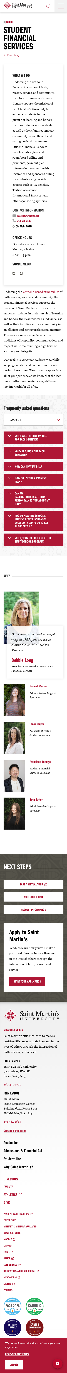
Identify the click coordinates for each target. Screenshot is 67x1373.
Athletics (10, 1194)
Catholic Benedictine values (41, 292)
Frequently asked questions (26, 408)
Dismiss (14, 1365)
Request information (33, 910)
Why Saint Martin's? (18, 1166)
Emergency (10, 1220)
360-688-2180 (24, 220)
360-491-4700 (12, 1084)
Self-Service (10, 1264)
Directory (13, 55)
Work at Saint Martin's (16, 1213)
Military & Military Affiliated (20, 1226)
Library (8, 1245)
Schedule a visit (33, 897)
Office (10, 22)
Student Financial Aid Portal (20, 1271)
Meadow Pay (10, 1277)
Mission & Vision (13, 1030)
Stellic (7, 1283)
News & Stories (12, 1233)
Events (8, 1186)
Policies (8, 1290)
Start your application (27, 981)
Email (7, 1252)
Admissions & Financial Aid (23, 1150)
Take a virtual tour (31, 884)
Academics (11, 1142)
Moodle (8, 1239)
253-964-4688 (12, 1121)
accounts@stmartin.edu (28, 216)
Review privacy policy (17, 1354)
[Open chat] (58, 1364)
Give (7, 1202)
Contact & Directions (15, 1131)
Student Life (12, 1158)
